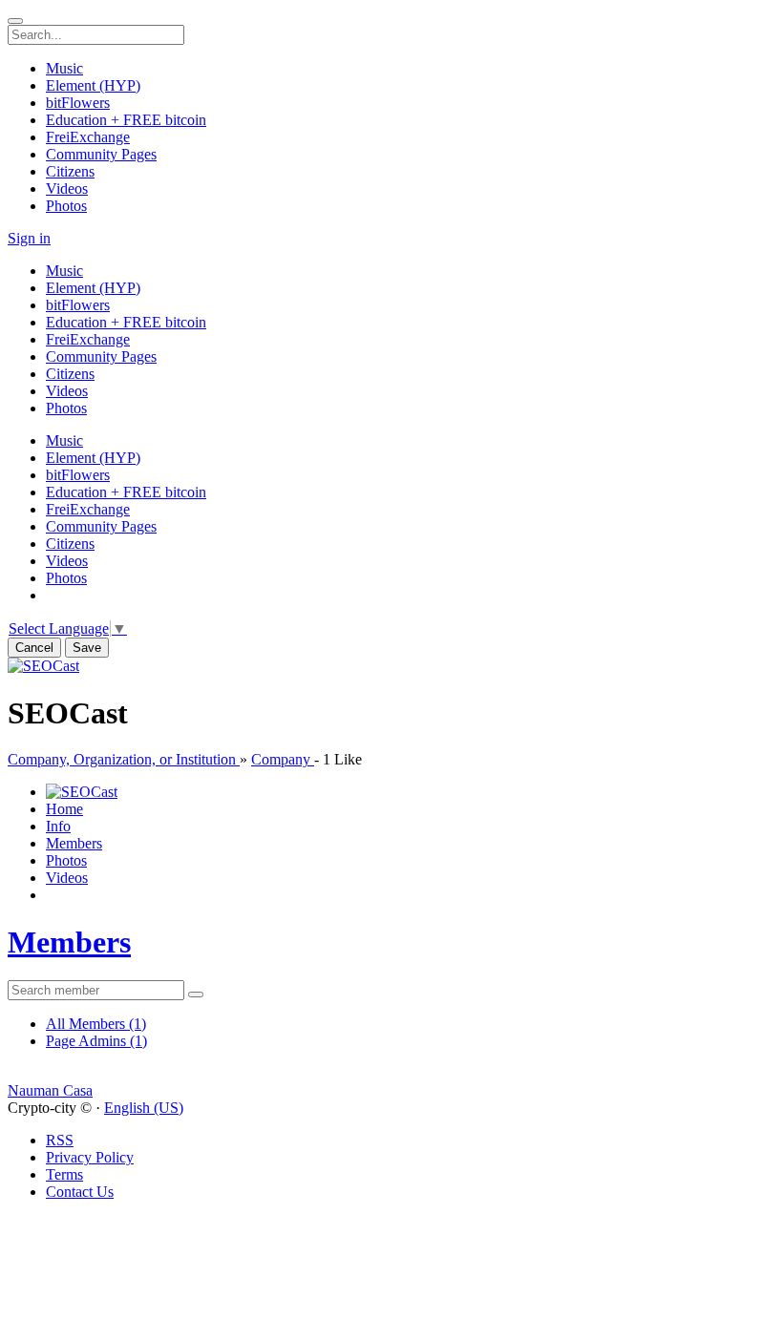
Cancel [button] (34, 647)
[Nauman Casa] (391, 1073)
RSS (60, 1140)
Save (87, 647)
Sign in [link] (29, 238)
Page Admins (96, 1041)
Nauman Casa (50, 1090)
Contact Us (80, 1191)
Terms (64, 1174)
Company (282, 759)
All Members (96, 1023)
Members (69, 942)
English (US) (143, 1107)
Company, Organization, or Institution (124, 759)
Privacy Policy (90, 1157)
